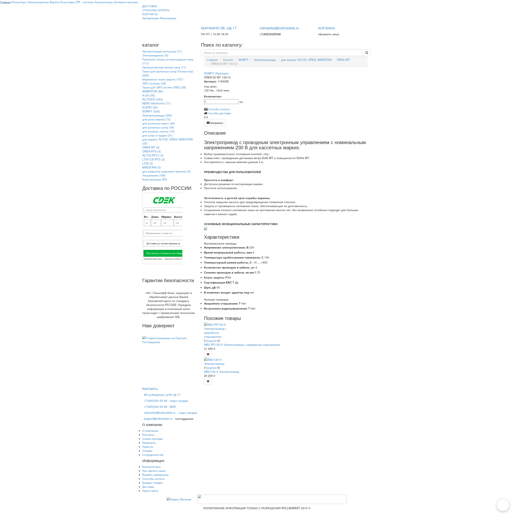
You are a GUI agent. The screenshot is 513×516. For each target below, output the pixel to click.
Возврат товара (152, 483)
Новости (147, 447)
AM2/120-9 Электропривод (221, 372)
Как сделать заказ (154, 471)
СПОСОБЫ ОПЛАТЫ (156, 10)
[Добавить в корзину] (208, 354)
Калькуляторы (151, 467)
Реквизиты (149, 443)
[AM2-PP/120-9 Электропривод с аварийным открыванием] (219, 330)
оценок (212, 341)
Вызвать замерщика (155, 475)
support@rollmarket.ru (158, 419)
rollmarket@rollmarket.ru (279, 27)
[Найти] (367, 52)
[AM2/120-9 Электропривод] (219, 361)
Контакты (148, 435)
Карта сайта (150, 491)
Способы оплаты (219, 109)
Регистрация (168, 18)
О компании (150, 431)
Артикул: (210, 81)
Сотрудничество (153, 455)
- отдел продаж (170, 413)
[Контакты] (503, 505)
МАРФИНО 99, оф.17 (219, 27)
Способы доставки (219, 113)
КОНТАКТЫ (150, 14)
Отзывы (147, 451)
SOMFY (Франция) (216, 73)
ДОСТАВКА (149, 6)
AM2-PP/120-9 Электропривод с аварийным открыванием (242, 345)
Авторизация (150, 18)
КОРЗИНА (326, 27)
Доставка (148, 487)
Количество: (213, 96)
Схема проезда (152, 439)
